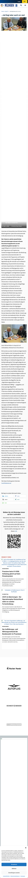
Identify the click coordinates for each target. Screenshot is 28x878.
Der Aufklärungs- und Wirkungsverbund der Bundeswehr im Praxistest (11, 631)
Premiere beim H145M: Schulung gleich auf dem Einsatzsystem (11, 574)
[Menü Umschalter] (25, 5)
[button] (26, 848)
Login (19, 1)
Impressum (22, 876)
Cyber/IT (6, 11)
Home (2, 11)
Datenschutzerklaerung (15, 876)
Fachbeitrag (14, 222)
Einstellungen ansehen (14, 872)
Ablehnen (14, 868)
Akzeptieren (14, 864)
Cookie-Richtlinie (6, 876)
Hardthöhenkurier (6, 483)
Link (16, 531)
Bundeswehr (5, 568)
